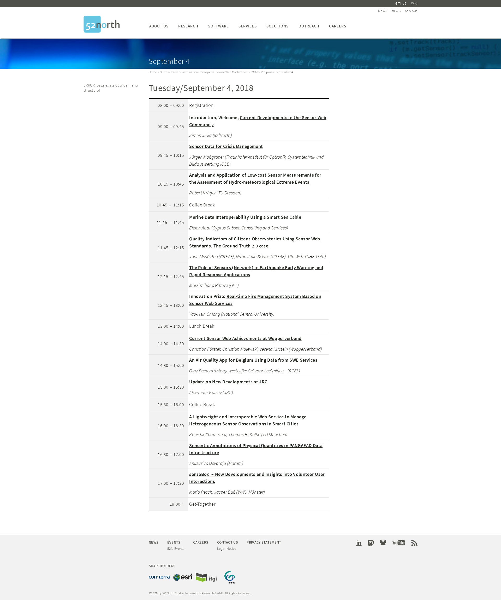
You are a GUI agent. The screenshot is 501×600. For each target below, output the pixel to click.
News (382, 10)
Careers (337, 26)
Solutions (277, 26)
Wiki (414, 3)
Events (174, 542)
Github (401, 3)
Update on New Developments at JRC (228, 382)
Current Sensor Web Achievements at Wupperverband (245, 338)
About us (159, 26)
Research (188, 26)
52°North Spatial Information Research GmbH (102, 24)
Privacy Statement (264, 542)
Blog (396, 10)
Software (218, 26)
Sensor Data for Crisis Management (226, 146)
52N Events (175, 548)
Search (411, 10)
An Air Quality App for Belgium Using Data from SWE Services (253, 360)
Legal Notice (226, 548)
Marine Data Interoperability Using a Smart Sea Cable (245, 217)
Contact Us (227, 542)
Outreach (309, 26)
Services (247, 26)
